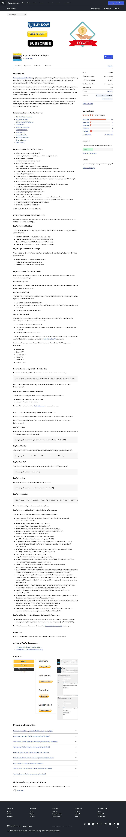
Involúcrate (78, 808)
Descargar (108, 57)
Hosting (9, 814)
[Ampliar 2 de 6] (53, 662)
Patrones (32, 816)
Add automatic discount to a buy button (28, 647)
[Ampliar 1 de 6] (31, 662)
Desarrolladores (57, 814)
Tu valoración (87, 134)
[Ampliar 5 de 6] (75, 676)
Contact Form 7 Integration (24, 122)
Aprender (55, 808)
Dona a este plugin (89, 168)
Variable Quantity (21, 135)
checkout (102, 95)
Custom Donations (22, 140)
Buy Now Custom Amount (24, 117)
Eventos (77, 811)
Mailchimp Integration (22, 127)
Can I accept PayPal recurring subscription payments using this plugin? (35, 741)
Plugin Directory (11, 8)
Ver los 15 (110, 91)
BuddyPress (102, 816)
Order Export (20, 142)
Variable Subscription (22, 137)
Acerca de (10, 808)
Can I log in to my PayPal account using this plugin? (29, 774)
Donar (77, 814)
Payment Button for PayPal (22, 78)
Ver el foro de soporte (90, 153)
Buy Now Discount (22, 119)
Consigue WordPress (116, 3)
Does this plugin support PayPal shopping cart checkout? (31, 752)
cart (97, 95)
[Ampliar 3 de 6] (75, 662)
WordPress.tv (57, 816)
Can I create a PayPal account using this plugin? (28, 763)
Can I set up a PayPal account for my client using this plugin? (32, 768)
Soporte (110, 66)
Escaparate (33, 808)
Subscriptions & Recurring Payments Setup (29, 649)
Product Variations (22, 130)
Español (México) (27, 826)
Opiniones (27, 66)
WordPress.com (103, 808)
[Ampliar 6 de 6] (75, 699)
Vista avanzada (88, 104)
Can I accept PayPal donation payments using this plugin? (31, 747)
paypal (110, 98)
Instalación (37, 66)
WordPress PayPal (50, 339)
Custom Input (20, 124)
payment (105, 98)
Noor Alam (29, 58)
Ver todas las (108, 134)
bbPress (101, 814)
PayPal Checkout (39, 406)
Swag (77, 816)
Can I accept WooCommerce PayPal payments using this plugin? (33, 758)
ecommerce (109, 95)
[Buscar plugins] (25, 14)
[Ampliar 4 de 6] (75, 669)
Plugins (32, 814)
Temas (31, 811)
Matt (100, 811)
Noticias (9, 811)
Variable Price (20, 132)
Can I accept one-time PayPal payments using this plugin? (31, 736)
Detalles (17, 66)
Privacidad (10, 816)
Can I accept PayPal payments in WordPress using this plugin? (33, 731)
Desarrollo (48, 66)
